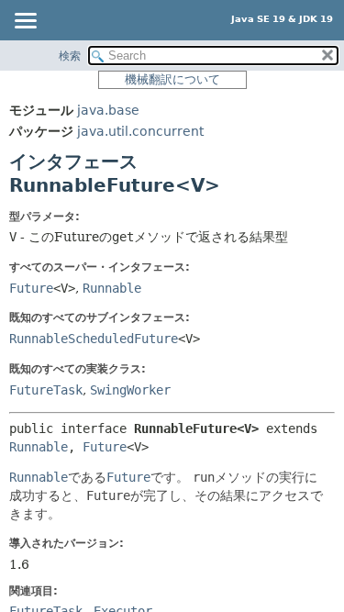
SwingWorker (130, 390)
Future (31, 288)
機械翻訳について (172, 79)
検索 (70, 56)
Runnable (112, 288)
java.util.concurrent (140, 131)
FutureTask (46, 390)
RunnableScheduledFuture (93, 338)
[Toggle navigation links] (24, 22)
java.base (108, 110)
